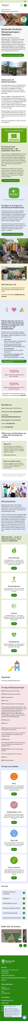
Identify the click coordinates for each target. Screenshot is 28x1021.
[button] (25, 1)
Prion (2, 1005)
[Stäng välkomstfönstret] (21, 1005)
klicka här (23, 395)
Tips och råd (4, 1003)
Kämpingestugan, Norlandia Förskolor (9, 11)
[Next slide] (25, 945)
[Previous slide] (20, 945)
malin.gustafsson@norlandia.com (10, 416)
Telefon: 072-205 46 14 (7, 975)
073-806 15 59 (11, 423)
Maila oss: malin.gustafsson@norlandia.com (13, 977)
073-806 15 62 (9, 427)
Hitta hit (3, 980)
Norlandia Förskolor (5, 9)
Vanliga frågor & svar (7, 1000)
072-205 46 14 (18, 411)
